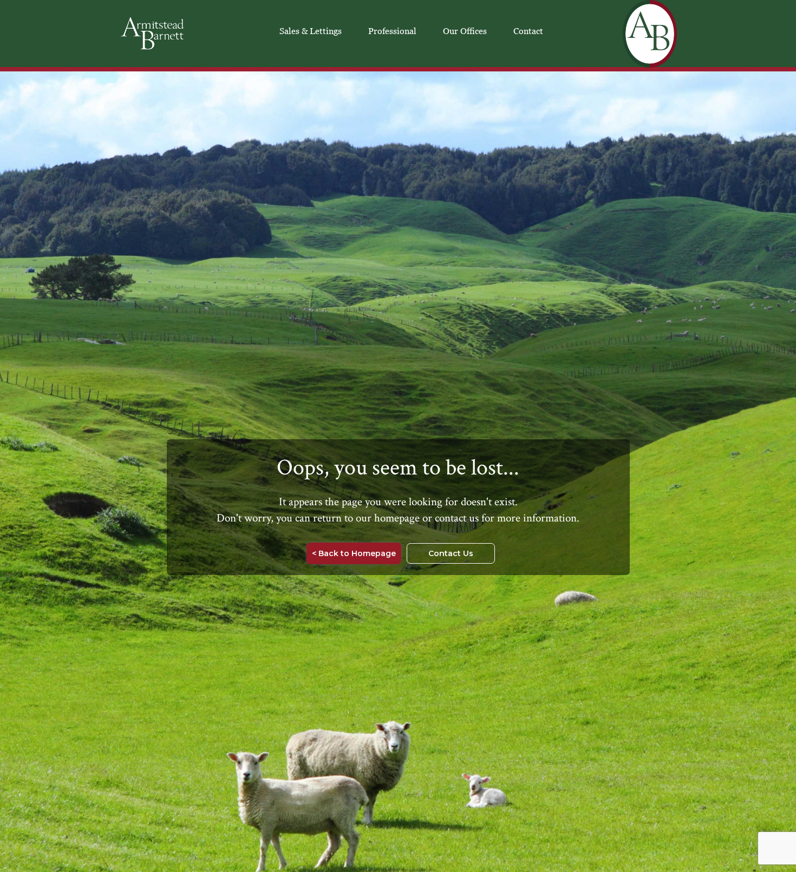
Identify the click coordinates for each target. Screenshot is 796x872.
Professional (392, 31)
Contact (528, 31)
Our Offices (465, 31)
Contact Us (450, 553)
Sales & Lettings (310, 31)
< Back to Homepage (354, 553)
